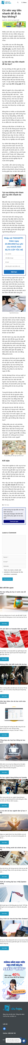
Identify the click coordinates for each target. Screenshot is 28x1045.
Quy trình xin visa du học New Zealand (14, 918)
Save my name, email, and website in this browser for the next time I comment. (13, 572)
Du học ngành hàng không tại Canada (13, 777)
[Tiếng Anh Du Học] (6, 2)
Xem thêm (4, 623)
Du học (6, 505)
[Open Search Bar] (18, 2)
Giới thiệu (5, 1039)
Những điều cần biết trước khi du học (13, 664)
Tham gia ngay (14, 521)
